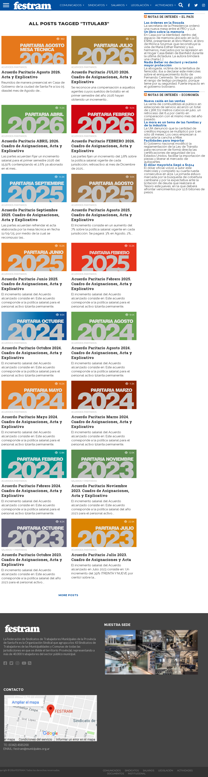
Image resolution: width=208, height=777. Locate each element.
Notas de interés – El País (171, 17)
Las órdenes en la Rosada (164, 23)
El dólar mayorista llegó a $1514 (169, 165)
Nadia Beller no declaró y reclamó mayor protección (170, 63)
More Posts (68, 595)
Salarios (118, 5)
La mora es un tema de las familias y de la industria (172, 123)
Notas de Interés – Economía (173, 95)
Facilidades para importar (164, 140)
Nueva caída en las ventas (164, 101)
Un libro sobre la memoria (164, 32)
